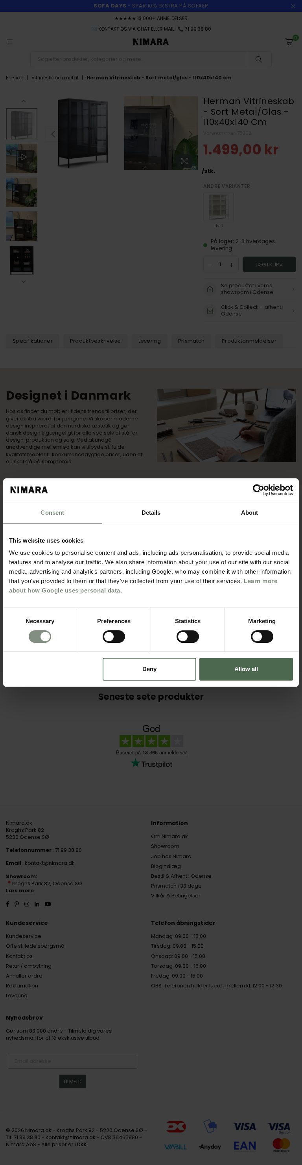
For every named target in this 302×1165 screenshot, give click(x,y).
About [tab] (249, 512)
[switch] (114, 636)
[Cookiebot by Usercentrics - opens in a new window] (258, 490)
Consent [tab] (52, 512)
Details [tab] (151, 512)
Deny (149, 669)
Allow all (246, 669)
